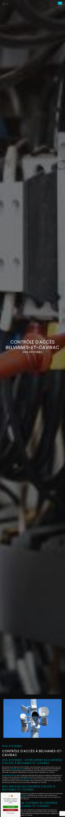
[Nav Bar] (60, 3)
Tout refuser (11, 810)
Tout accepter (11, 807)
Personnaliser (11, 813)
